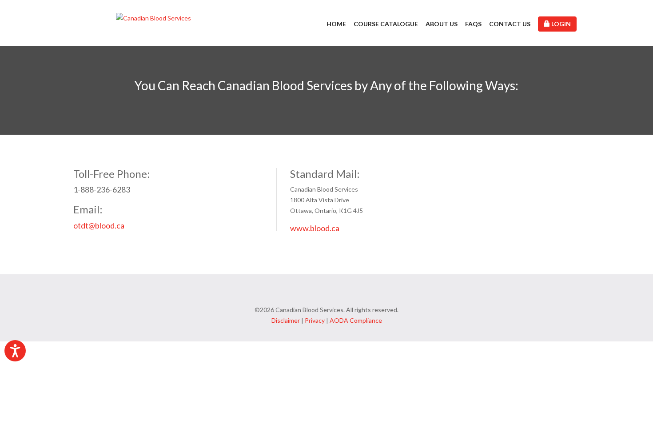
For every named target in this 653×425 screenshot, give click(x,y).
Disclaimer (285, 320)
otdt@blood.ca (98, 225)
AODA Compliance (356, 320)
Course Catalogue (386, 24)
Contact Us (509, 24)
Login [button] (560, 24)
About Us (442, 24)
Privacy (315, 320)
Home (336, 24)
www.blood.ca (314, 228)
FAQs (473, 24)
